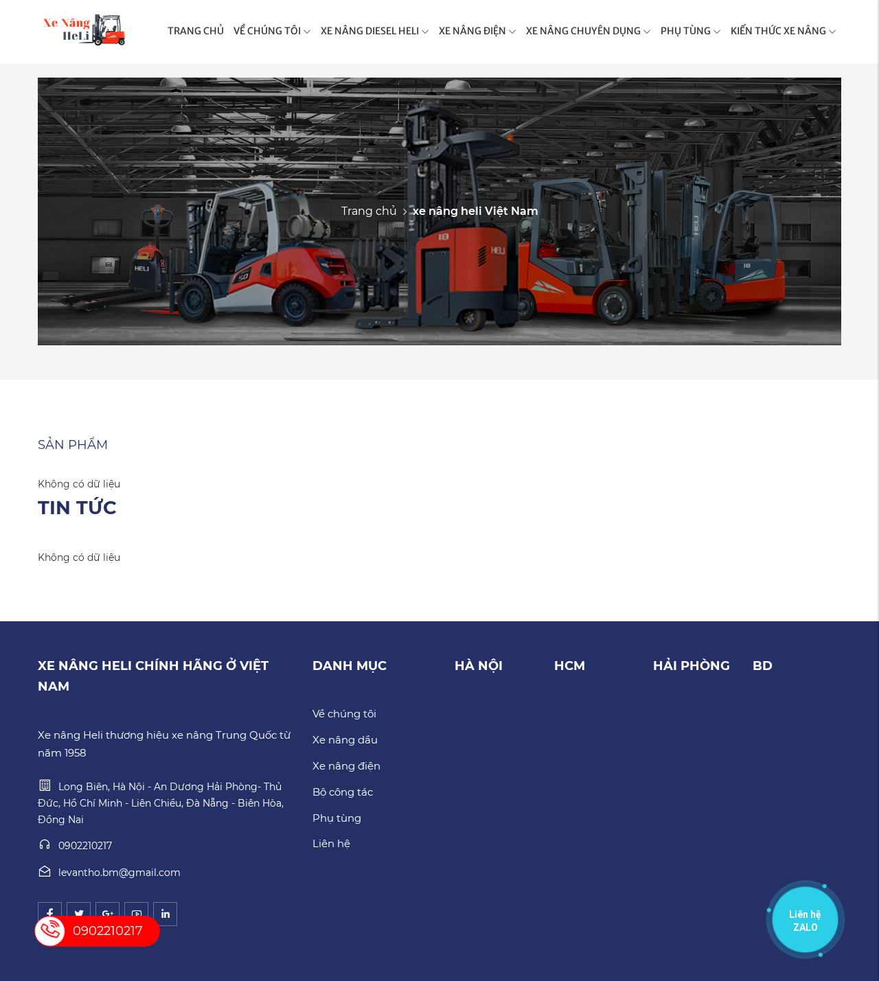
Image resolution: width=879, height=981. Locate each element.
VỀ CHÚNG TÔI (267, 31)
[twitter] (79, 914)
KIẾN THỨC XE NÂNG (778, 31)
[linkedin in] (165, 914)
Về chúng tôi (344, 713)
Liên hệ (331, 843)
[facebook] (50, 914)
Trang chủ (369, 211)
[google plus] (107, 914)
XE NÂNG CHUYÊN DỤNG (583, 31)
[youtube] (136, 914)
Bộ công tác (342, 791)
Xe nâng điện (346, 765)
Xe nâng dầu (345, 739)
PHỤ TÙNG (686, 31)
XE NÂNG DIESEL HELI (370, 31)
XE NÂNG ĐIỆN (472, 31)
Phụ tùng (336, 817)
